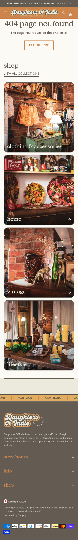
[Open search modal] (64, 13)
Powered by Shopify (15, 515)
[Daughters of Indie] (34, 13)
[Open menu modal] (6, 13)
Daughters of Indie (35, 507)
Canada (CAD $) (17, 501)
